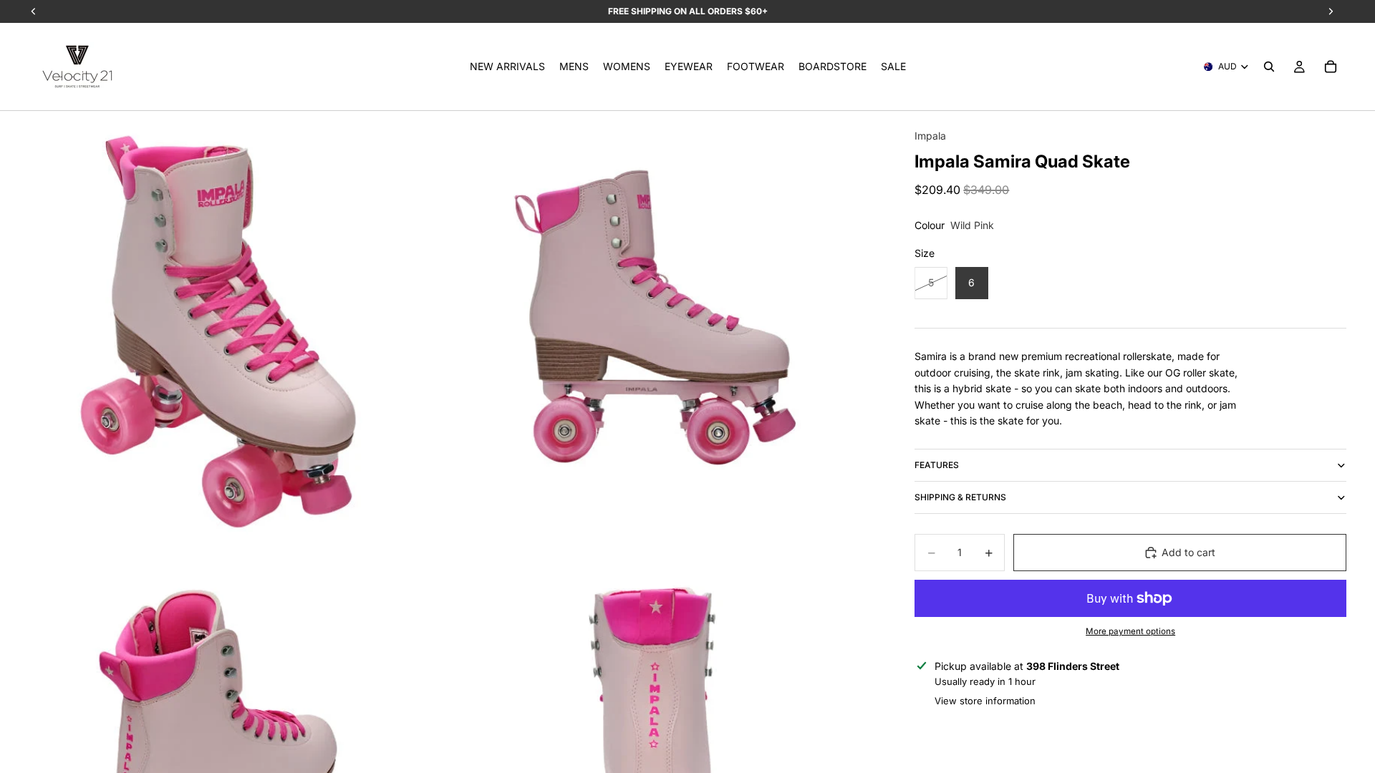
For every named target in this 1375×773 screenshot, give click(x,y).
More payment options (1130, 631)
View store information (985, 700)
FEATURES (937, 465)
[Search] (1269, 66)
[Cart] (1330, 66)
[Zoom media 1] (219, 330)
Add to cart (1188, 552)
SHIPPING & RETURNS (960, 497)
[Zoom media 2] (661, 330)
